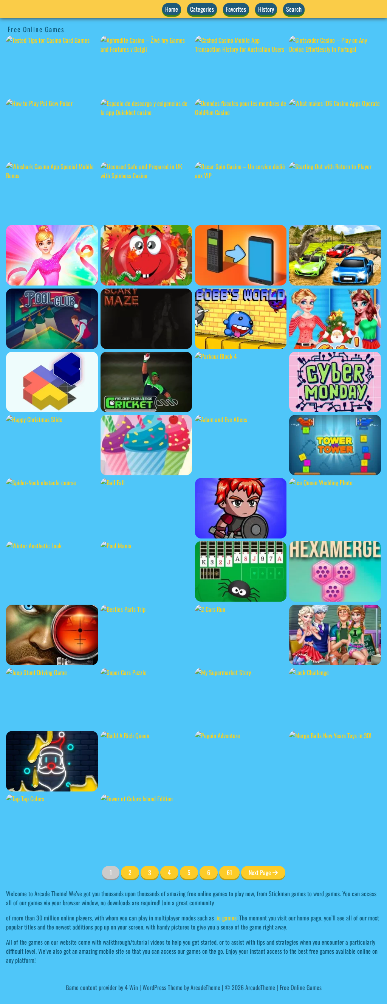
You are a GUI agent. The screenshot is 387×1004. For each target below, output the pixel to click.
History (266, 9)
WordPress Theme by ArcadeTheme (181, 987)
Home (171, 9)
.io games (226, 917)
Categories (202, 9)
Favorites (236, 9)
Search (294, 9)
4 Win (131, 987)
